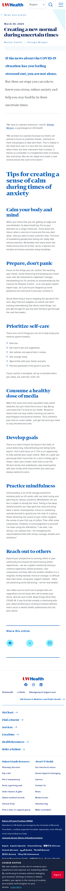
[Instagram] (33, 684)
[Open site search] (50, 5)
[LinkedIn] (40, 684)
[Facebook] (25, 684)
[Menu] (60, 5)
